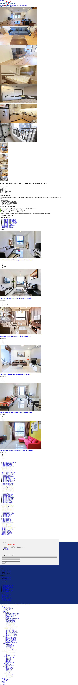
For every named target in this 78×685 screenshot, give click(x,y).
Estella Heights (9, 670)
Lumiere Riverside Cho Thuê (11, 637)
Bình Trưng (6, 673)
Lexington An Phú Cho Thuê (11, 642)
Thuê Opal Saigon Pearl (10, 622)
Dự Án (3, 606)
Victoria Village (9, 677)
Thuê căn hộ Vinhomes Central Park (9, 462)
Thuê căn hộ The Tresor (6, 521)
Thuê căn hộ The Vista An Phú (8, 497)
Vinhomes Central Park (6, 577)
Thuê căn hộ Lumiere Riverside (8, 485)
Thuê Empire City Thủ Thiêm (7, 590)
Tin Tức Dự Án (7, 679)
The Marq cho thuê (9, 616)
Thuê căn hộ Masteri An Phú (7, 484)
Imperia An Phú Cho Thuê (11, 640)
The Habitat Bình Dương (9, 607)
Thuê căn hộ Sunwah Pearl (7, 463)
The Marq (8, 653)
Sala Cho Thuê (9, 644)
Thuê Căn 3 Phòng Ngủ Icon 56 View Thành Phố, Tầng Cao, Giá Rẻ (16, 298)
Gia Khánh (2, 5)
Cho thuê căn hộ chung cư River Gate (9, 221)
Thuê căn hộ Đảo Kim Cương (7, 499)
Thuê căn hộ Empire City (6, 477)
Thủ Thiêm (6, 643)
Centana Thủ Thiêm (10, 676)
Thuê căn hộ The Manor (6, 467)
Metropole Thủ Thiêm (10, 665)
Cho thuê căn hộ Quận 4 (12, 5)
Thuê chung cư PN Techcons (7, 509)
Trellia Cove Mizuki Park (6, 569)
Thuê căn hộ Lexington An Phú (8, 496)
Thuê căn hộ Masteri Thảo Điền (8, 483)
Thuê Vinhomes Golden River (7, 587)
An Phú (5, 636)
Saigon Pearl (8, 659)
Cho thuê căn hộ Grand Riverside (8, 225)
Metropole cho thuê (10, 648)
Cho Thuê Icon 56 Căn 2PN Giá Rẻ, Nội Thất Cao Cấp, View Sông (15, 336)
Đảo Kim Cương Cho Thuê (11, 649)
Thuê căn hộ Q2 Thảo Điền (7, 487)
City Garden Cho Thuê (10, 620)
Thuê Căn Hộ (4, 611)
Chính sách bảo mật (18, 604)
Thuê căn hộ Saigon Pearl (7, 465)
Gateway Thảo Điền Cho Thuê (12, 632)
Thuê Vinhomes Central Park (7, 585)
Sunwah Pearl (4, 581)
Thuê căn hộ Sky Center (6, 515)
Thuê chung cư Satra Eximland (8, 510)
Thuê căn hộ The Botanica (7, 514)
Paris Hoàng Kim (5, 570)
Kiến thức (6, 680)
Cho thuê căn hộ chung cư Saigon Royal (9, 222)
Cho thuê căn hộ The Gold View (8, 227)
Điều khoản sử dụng (26, 604)
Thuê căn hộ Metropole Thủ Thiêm (8, 480)
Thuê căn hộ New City (6, 516)
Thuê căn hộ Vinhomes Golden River (9, 472)
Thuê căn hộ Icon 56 (6, 523)
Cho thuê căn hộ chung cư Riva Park (9, 220)
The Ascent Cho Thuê (10, 629)
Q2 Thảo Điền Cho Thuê (11, 633)
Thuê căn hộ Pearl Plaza (6, 469)
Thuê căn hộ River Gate (6, 524)
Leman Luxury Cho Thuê (11, 615)
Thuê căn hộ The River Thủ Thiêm (8, 478)
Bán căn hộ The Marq (6, 534)
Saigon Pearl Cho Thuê (10, 621)
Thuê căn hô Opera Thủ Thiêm (8, 481)
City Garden (8, 658)
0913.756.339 (2, 684)
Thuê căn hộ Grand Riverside (7, 522)
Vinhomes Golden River (6, 579)
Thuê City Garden (5, 589)
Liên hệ (3, 682)
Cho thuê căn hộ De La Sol (7, 224)
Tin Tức (3, 678)
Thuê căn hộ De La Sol (6, 519)
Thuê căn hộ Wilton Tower (7, 468)
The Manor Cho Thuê (10, 625)
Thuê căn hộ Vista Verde (6, 500)
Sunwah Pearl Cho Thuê (11, 619)
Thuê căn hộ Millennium (6, 518)
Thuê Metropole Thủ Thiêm (7, 591)
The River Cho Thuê (10, 645)
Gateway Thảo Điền (10, 672)
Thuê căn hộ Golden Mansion (7, 505)
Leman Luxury (9, 654)
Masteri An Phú (9, 669)
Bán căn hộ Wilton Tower (7, 532)
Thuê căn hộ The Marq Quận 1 (8, 473)
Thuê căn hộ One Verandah (7, 502)
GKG (8, 549)
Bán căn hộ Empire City (6, 531)
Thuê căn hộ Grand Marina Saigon (8, 474)
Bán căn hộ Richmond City (7, 533)
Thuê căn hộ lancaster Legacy (7, 476)
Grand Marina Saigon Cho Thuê (12, 614)
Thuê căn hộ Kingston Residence (8, 506)
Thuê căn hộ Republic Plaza (7, 512)
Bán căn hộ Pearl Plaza (6, 530)
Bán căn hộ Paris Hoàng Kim (7, 528)
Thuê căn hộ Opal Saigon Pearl (8, 466)
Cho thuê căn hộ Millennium (7, 226)
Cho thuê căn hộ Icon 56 (22, 5)
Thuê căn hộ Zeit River (6, 479)
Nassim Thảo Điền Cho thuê (11, 634)
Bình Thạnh (6, 617)
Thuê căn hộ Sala (5, 493)
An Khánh (6, 666)
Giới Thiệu (6, 548)
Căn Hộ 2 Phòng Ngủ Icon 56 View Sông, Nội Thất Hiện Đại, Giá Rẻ (16, 412)
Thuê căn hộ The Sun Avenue (7, 498)
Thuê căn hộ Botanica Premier (8, 513)
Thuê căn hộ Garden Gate (7, 504)
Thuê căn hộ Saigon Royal (7, 520)
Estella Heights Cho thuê (11, 639)
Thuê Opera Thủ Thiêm (6, 586)
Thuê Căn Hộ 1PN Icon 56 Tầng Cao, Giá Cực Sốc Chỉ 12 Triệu (15, 374)
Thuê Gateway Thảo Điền (7, 598)
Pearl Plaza (8, 660)
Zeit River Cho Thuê (10, 646)
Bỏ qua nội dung (3, 0)
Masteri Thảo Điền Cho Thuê (11, 628)
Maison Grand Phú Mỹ (6, 571)
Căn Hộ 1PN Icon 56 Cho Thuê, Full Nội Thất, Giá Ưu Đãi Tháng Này (16, 450)
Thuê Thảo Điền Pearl (6, 596)
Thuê (6, 5)
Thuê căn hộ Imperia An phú (7, 495)
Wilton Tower (8, 661)
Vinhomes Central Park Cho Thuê (12, 618)
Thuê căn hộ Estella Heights (7, 494)
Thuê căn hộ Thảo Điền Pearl (7, 490)
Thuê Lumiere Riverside (6, 597)
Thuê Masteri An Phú (6, 595)
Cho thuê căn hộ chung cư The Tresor (9, 223)
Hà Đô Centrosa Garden (10, 655)
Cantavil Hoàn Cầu (10, 662)
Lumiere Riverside (9, 667)
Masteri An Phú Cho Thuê (11, 638)
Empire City (8, 664)
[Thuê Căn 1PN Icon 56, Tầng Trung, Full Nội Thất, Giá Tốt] (18, 25)
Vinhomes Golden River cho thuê (12, 613)
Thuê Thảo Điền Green (6, 600)
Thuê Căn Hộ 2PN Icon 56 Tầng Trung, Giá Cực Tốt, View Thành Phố (16, 260)
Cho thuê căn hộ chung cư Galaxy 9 (9, 219)
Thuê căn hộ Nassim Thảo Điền (8, 488)
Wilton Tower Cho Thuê (10, 624)
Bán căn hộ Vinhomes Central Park (8, 527)
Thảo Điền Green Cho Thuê (11, 631)
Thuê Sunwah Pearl (6, 588)
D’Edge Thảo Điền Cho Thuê (11, 635)
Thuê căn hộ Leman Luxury (7, 475)
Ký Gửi (3, 681)
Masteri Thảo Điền (9, 668)
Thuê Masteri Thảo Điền (6, 594)
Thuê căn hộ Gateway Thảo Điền (8, 486)
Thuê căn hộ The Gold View (7, 525)
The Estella (8, 671)
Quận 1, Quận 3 (7, 612)
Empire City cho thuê (10, 647)
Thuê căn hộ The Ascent (6, 491)
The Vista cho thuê (9, 641)
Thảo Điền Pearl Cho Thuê (11, 630)
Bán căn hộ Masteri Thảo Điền (8, 529)
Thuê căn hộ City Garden (7, 464)
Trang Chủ (4, 605)
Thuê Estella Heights (6, 599)
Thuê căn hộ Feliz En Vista (7, 501)
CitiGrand (6, 610)
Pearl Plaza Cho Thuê (10, 623)
